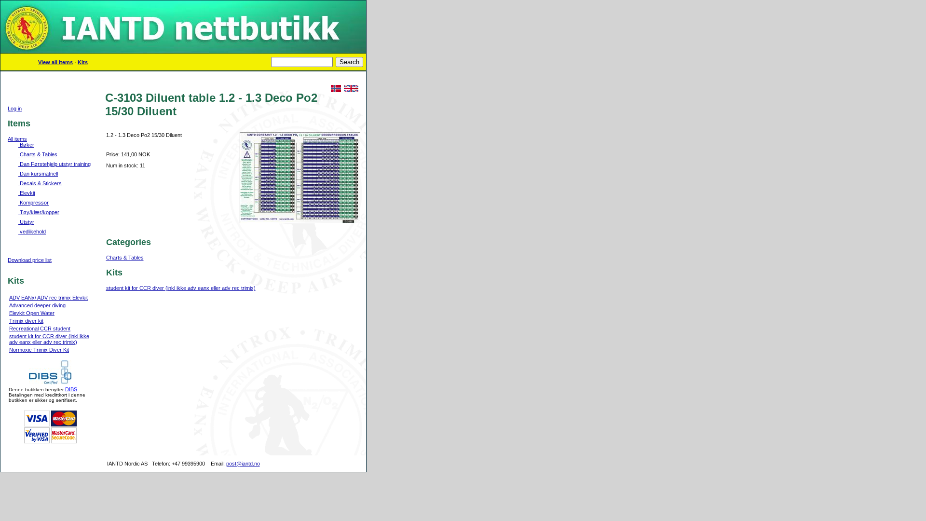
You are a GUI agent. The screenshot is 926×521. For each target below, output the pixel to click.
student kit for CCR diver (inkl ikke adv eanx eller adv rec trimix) (49, 339)
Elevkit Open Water (31, 313)
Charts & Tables (125, 257)
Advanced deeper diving (37, 305)
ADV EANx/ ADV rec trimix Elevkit (48, 298)
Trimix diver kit (26, 321)
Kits (83, 62)
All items (17, 139)
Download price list (30, 260)
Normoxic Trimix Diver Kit (39, 350)
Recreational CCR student (39, 328)
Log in (15, 108)
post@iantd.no (243, 463)
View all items (55, 62)
